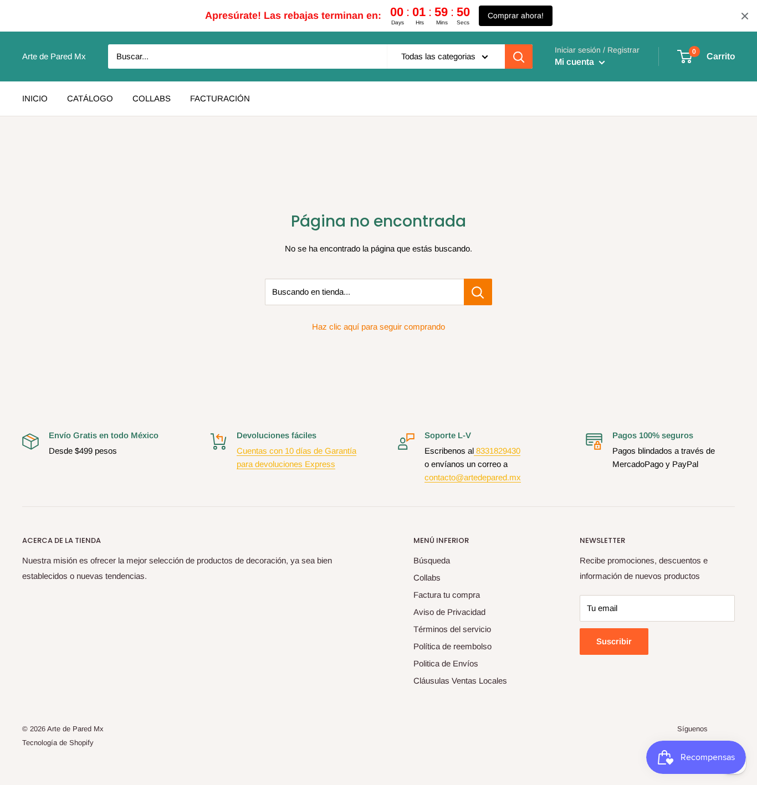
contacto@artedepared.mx (472, 477)
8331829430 (497, 450)
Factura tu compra (446, 594)
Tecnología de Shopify (58, 742)
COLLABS (151, 98)
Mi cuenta (575, 61)
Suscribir (614, 641)
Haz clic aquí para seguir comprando (378, 326)
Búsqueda (431, 560)
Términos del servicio (452, 629)
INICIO (35, 98)
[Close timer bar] (744, 16)
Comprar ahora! (516, 15)
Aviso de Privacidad (449, 612)
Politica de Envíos (445, 663)
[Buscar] (519, 56)
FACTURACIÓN (220, 98)
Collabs (427, 577)
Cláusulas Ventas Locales (460, 680)
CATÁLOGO (90, 98)
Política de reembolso (452, 646)
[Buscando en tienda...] (478, 292)
